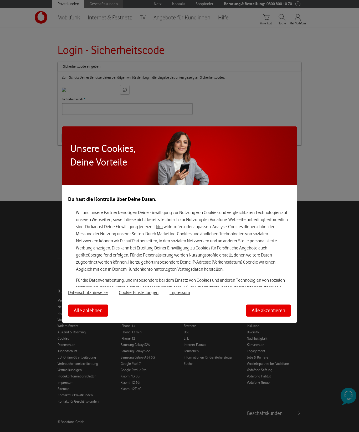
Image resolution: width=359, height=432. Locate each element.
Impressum (180, 292)
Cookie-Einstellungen (138, 292)
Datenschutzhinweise (88, 292)
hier (159, 226)
